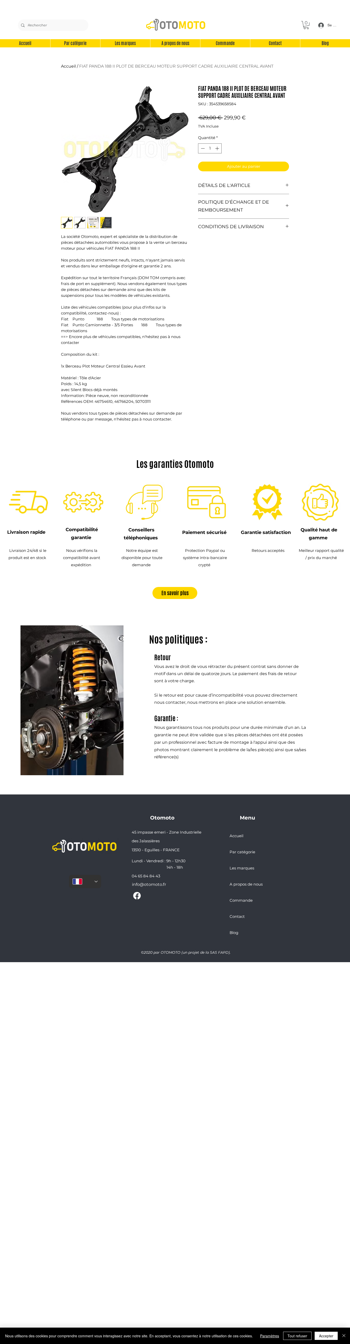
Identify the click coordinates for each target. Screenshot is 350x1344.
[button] (306, 25)
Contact (237, 916)
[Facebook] (137, 896)
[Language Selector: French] (85, 881)
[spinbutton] (210, 148)
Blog (234, 932)
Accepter (326, 1335)
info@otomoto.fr (149, 884)
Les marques (242, 868)
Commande (241, 900)
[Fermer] (344, 1336)
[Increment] (217, 148)
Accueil (68, 66)
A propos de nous (246, 884)
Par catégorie (242, 851)
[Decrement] (202, 148)
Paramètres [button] (269, 1335)
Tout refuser (297, 1335)
